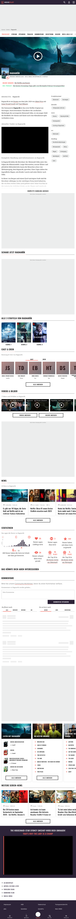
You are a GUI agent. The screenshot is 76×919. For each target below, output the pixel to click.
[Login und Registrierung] (69, 2)
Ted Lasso (71, 758)
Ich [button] (31, 610)
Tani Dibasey (23, 104)
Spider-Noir (71, 765)
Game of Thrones (41, 745)
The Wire (39, 758)
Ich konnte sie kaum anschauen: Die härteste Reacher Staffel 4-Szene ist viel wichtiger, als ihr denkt (40, 811)
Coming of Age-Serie (58, 125)
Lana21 (13, 745)
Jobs (5, 909)
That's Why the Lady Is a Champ (38, 833)
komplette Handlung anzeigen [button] (38, 191)
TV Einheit (13, 763)
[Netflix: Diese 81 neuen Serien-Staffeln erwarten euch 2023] (42, 495)
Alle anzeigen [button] (38, 384)
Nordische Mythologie (59, 142)
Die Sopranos (40, 752)
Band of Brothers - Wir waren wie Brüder (48, 762)
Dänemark (56, 99)
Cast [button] (31, 359)
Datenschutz (42, 904)
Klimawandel (56, 147)
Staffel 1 (8, 345)
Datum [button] (46, 610)
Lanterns (70, 742)
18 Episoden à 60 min (58, 108)
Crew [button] (44, 359)
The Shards (71, 755)
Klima (65, 147)
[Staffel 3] (40, 332)
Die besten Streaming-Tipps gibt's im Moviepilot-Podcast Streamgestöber (39, 86)
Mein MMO (58, 909)
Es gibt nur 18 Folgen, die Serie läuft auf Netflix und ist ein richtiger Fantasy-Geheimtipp (14, 510)
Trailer (30, 34)
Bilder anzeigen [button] (51, 415)
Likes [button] (56, 610)
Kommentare (39, 34)
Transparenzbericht (61, 904)
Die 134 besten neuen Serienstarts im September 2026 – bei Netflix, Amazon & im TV (14, 811)
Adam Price (39, 101)
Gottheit (65, 156)
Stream (14, 34)
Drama (55, 116)
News (4, 480)
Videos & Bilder (9, 391)
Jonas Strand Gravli (8, 104)
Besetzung (49, 34)
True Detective (41, 755)
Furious (70, 762)
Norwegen (65, 99)
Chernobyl (40, 748)
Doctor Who (40, 768)
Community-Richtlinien (24, 584)
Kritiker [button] (23, 610)
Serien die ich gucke (16, 767)
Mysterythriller (64, 116)
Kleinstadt (55, 134)
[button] (10, 917)
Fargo (39, 765)
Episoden (22, 34)
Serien (8, 29)
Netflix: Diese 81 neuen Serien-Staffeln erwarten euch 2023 (41, 509)
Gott (54, 161)
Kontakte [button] (15, 610)
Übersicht (6, 34)
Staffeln (45, 76)
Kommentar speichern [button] (61, 602)
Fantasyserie (56, 121)
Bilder (57, 34)
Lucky (69, 772)
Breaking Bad (40, 742)
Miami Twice (15, 770)
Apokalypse (56, 156)
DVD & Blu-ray (67, 34)
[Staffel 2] (24, 332)
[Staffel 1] (8, 332)
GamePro (41, 909)
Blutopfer (71, 745)
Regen (54, 151)
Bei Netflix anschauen (22, 83)
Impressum (7, 904)
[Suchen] (64, 2)
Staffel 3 (40, 345)
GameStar (24, 909)
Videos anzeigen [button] (24, 415)
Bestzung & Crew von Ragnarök (12, 355)
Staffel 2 (24, 345)
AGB (22, 904)
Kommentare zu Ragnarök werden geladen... (16, 587)
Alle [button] (7, 610)
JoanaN (13, 753)
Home (3, 29)
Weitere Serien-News (11, 785)
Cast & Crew (7, 349)
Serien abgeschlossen (17, 742)
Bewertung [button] (68, 610)
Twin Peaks (40, 772)
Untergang (63, 151)
